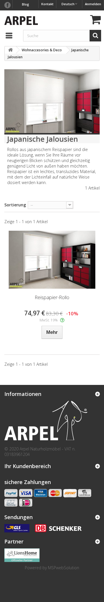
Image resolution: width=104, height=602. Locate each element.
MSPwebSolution (63, 567)
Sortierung (15, 205)
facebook (7, 5)
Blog (25, 4)
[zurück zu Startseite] (10, 50)
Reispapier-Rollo (52, 297)
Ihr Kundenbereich (27, 466)
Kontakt (47, 4)
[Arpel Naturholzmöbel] (19, 20)
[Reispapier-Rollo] (52, 260)
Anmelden (93, 4)
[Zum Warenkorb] (95, 20)
